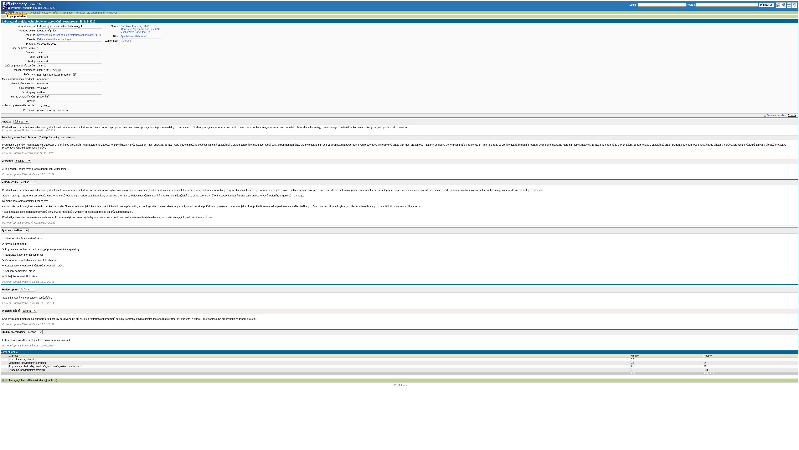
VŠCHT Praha (400, 385)
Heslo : (690, 4)
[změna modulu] (9, 12)
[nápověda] (794, 5)
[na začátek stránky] (3, 380)
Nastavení (112, 12)
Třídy (55, 12)
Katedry (46, 12)
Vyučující (35, 12)
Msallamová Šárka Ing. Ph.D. (136, 32)
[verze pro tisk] (12, 12)
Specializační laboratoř (133, 36)
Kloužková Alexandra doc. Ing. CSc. (140, 29)
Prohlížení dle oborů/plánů (90, 12)
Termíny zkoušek (776, 115)
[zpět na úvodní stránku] (778, 5)
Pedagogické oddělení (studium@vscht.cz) (33, 380)
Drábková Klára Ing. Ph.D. (135, 26)
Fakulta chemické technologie (54, 39)
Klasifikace (66, 12)
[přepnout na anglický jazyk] (789, 5)
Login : (633, 4)
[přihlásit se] (784, 5)
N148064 (125, 40)
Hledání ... (21, 12)
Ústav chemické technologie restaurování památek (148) (69, 35)
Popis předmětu (16, 16)
